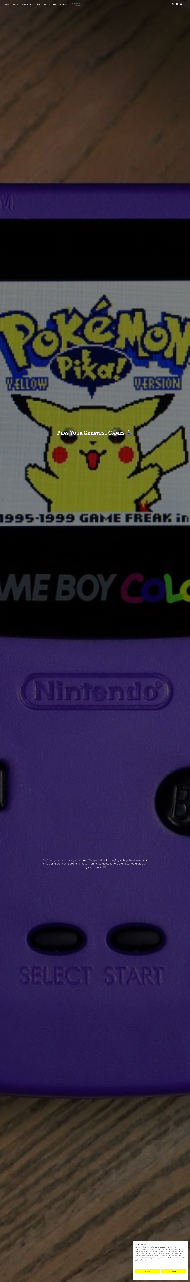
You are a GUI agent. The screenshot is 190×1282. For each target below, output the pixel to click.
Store (6, 4)
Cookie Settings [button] (160, 1277)
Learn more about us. (143, 1266)
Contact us (27, 4)
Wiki (38, 4)
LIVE (55, 4)
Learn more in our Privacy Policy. (147, 1264)
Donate (63, 4)
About (15, 4)
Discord (46, 4)
